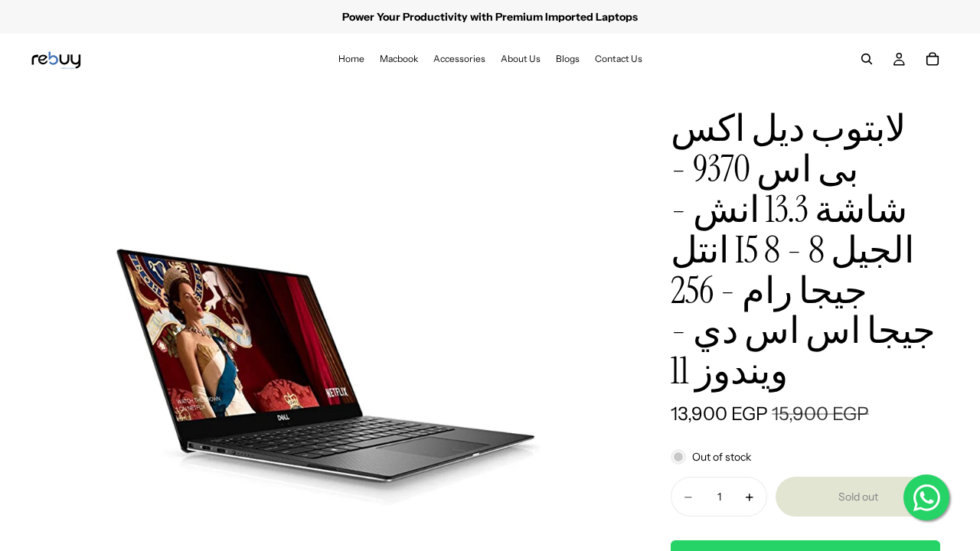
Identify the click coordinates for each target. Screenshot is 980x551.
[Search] (867, 59)
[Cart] (932, 59)
